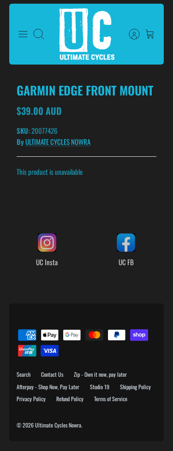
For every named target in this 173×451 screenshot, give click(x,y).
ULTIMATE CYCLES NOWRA (57, 141)
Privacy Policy (31, 399)
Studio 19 (99, 387)
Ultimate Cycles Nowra (58, 425)
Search (23, 374)
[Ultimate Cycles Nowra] (86, 34)
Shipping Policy (135, 387)
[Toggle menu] (23, 34)
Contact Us (52, 374)
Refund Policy (70, 399)
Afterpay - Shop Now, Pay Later (48, 387)
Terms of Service (110, 399)
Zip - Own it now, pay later (100, 374)
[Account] (129, 34)
